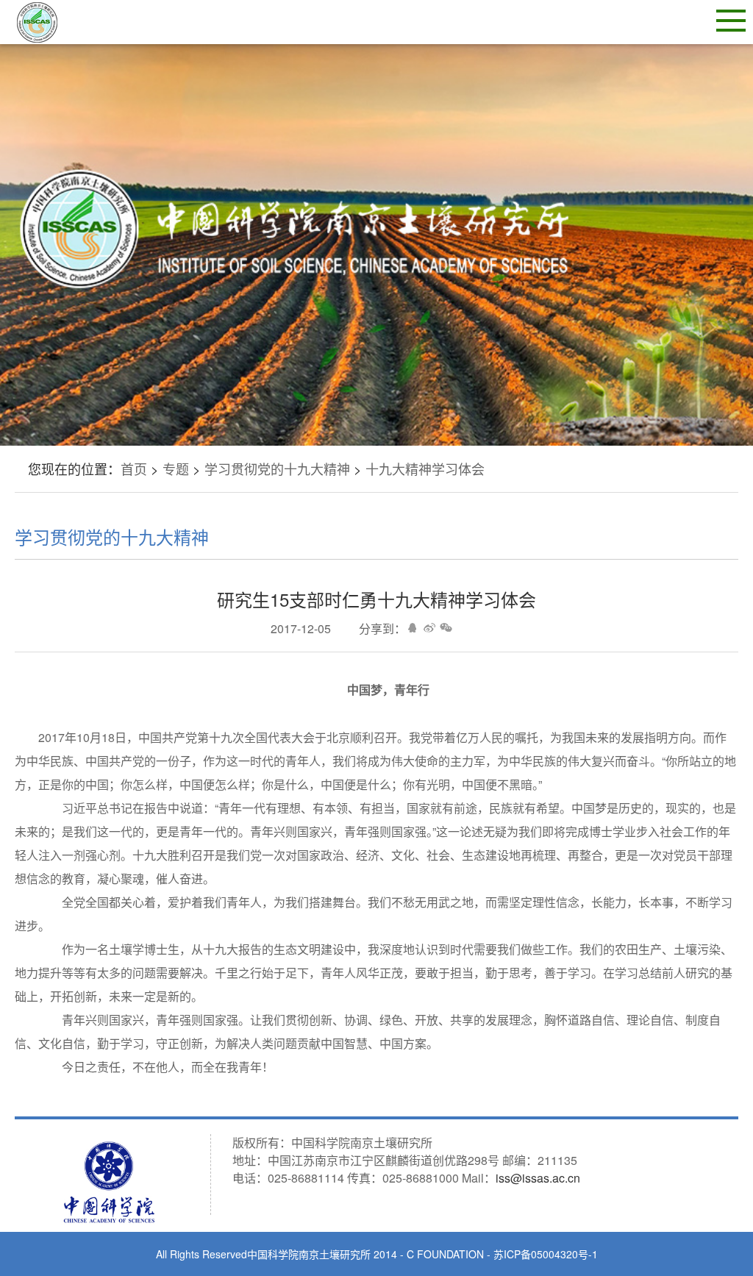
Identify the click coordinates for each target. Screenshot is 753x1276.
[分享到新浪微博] (429, 627)
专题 (176, 468)
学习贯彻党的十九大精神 (277, 468)
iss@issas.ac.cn (538, 1177)
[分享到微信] (446, 627)
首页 (134, 468)
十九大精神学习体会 (425, 468)
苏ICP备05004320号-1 (545, 1254)
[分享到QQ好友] (412, 627)
